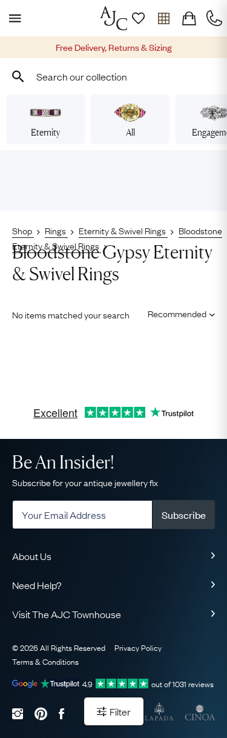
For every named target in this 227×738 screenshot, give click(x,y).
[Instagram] (17, 713)
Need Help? (37, 584)
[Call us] (214, 18)
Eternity (45, 132)
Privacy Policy (138, 647)
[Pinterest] (41, 713)
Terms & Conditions (45, 661)
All (130, 132)
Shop (23, 230)
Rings (56, 230)
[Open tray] (163, 18)
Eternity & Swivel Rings (123, 230)
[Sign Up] (138, 18)
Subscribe (184, 514)
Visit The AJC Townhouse (66, 614)
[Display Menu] (12, 18)
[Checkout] (189, 18)
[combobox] (113, 76)
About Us (31, 555)
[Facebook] (61, 713)
